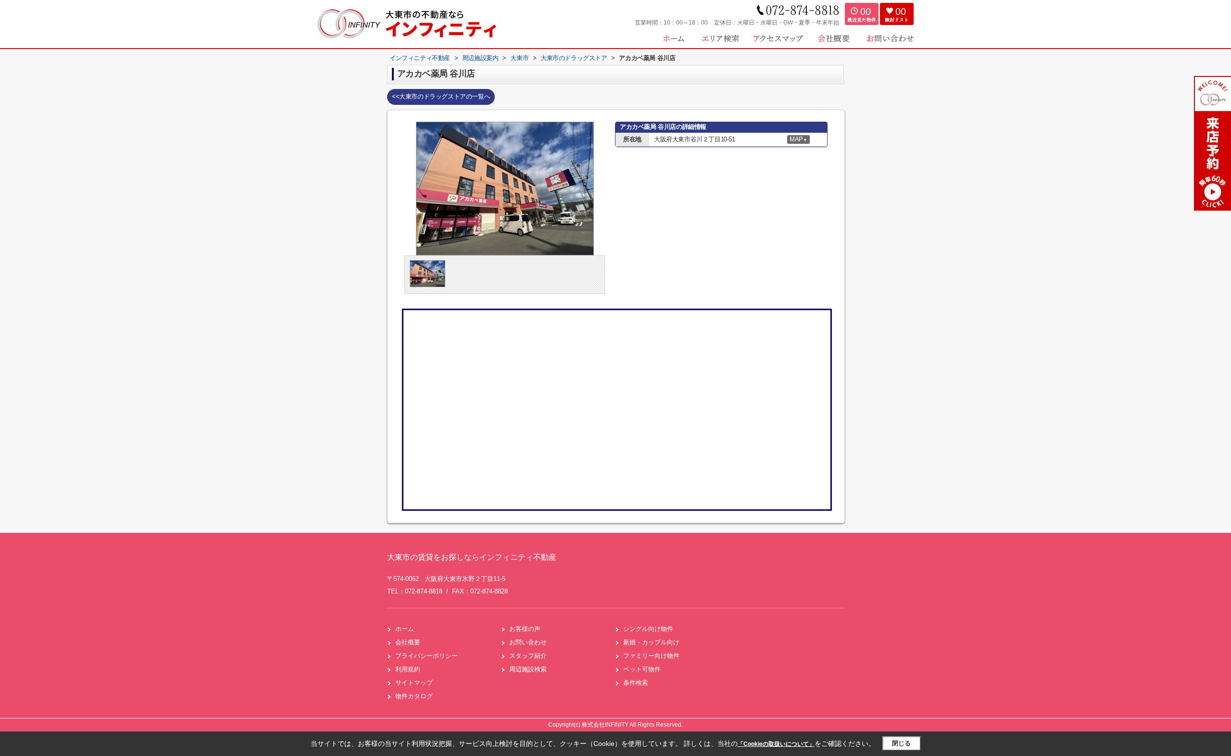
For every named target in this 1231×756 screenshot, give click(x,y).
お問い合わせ (528, 642)
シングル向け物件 (648, 628)
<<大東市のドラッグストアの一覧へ (441, 96)
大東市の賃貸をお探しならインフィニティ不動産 (471, 557)
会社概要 (407, 642)
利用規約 (407, 669)
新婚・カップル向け (651, 642)
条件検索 (635, 682)
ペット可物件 (642, 669)
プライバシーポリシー (426, 655)
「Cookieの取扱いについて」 (776, 744)
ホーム (404, 628)
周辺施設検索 (528, 669)
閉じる (901, 743)
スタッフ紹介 (528, 655)
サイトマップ (414, 682)
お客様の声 (524, 628)
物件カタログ (414, 696)
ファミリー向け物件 (651, 655)
